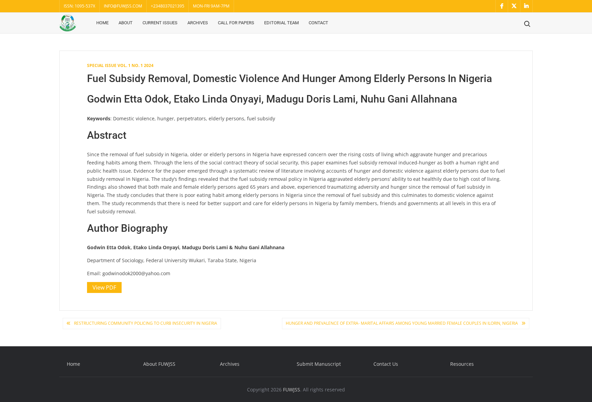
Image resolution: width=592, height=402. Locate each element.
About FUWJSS (159, 364)
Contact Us (385, 364)
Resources (462, 364)
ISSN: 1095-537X (79, 6)
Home (102, 22)
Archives (197, 22)
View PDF (104, 287)
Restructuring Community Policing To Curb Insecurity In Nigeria (145, 323)
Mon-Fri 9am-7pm (211, 6)
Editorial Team (281, 22)
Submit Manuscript (319, 364)
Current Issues (160, 22)
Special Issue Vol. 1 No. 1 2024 (120, 65)
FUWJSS (291, 389)
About (126, 22)
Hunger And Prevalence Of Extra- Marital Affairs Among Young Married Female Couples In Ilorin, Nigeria (402, 323)
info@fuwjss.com (123, 6)
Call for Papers (236, 22)
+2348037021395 (167, 6)
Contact (318, 22)
